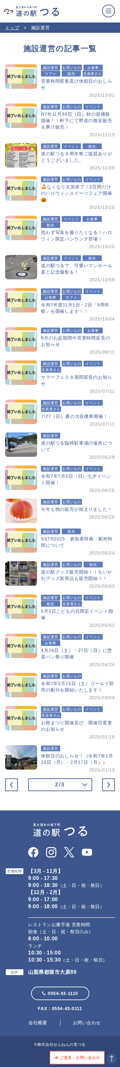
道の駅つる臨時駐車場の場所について (76, 446)
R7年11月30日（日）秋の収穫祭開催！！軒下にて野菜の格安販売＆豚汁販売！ (76, 121)
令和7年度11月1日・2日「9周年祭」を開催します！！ (75, 308)
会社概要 (37, 1022)
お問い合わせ (87, 1022)
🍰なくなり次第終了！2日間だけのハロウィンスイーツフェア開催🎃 (76, 193)
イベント (92, 107)
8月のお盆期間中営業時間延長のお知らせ (75, 341)
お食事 (93, 67)
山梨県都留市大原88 (52, 972)
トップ (12, 27)
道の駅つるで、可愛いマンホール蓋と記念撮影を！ (76, 269)
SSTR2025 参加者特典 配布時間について (77, 542)
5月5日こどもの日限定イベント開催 (77, 614)
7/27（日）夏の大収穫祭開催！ (74, 416)
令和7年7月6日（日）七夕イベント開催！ (76, 479)
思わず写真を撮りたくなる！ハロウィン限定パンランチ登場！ (76, 235)
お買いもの (71, 67)
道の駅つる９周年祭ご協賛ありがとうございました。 (76, 157)
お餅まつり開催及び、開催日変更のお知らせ (76, 726)
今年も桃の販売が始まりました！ (76, 509)
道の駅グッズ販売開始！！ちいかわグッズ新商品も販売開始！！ (76, 575)
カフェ (50, 74)
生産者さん (92, 74)
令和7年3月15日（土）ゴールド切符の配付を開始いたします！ (77, 686)
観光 (71, 74)
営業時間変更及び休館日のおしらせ (76, 84)
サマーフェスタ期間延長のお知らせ (76, 380)
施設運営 (50, 67)
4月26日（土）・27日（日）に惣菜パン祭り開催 (76, 653)
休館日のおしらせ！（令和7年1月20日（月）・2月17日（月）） (77, 759)
